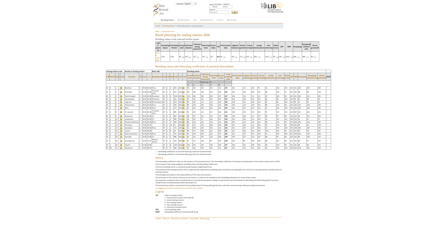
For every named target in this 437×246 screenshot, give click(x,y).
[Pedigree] (184, 88)
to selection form (168, 31)
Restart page (205, 218)
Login (234, 12)
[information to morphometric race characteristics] (121, 88)
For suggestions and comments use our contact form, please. (179, 188)
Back (157, 31)
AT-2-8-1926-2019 (158, 56)
